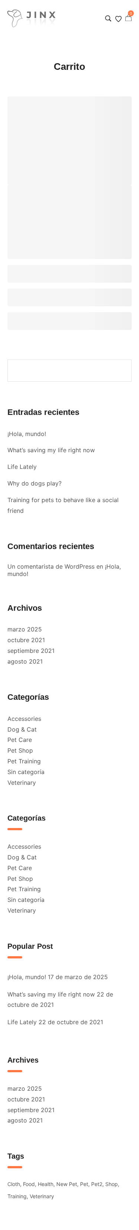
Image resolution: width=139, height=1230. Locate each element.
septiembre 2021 (30, 650)
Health (45, 1184)
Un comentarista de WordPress (51, 566)
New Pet (66, 1184)
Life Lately (22, 466)
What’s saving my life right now (51, 450)
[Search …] (108, 18)
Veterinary (21, 782)
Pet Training (24, 761)
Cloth (13, 1184)
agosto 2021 (25, 661)
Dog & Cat (22, 729)
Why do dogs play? (34, 483)
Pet (84, 1184)
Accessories (24, 718)
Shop (111, 1184)
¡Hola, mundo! (26, 433)
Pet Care (19, 739)
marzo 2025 (24, 629)
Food (29, 1184)
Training (17, 1196)
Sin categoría (25, 772)
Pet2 (96, 1184)
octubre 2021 (26, 640)
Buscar (121, 371)
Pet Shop (20, 750)
